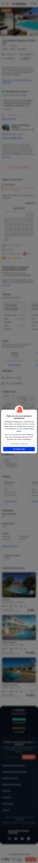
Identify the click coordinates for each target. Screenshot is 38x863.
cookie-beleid (28, 429)
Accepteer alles (19, 449)
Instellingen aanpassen (19, 444)
